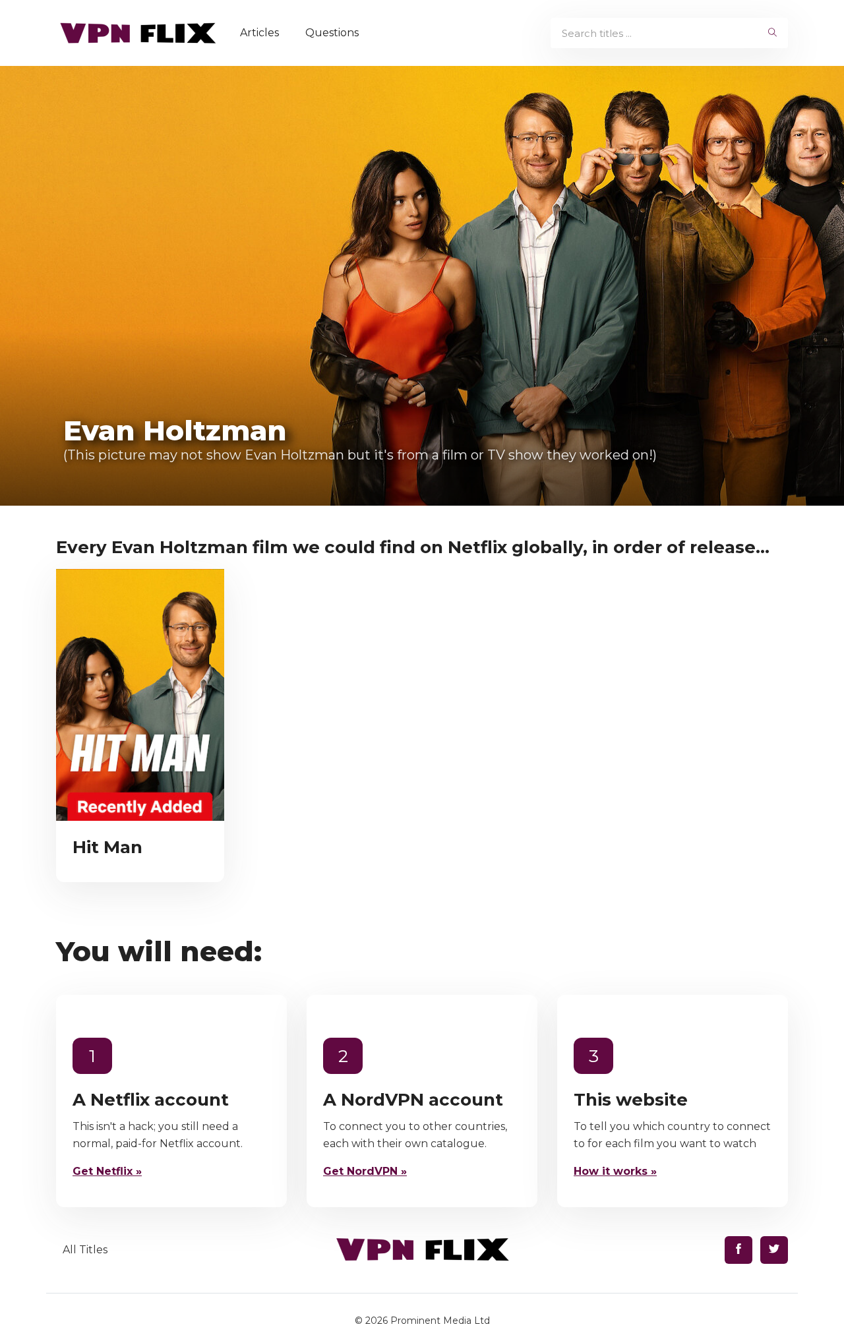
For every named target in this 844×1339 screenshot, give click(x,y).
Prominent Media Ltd (440, 1320)
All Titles (85, 1249)
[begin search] (772, 33)
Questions (332, 32)
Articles (259, 32)
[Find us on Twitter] (774, 1250)
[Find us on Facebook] (738, 1250)
